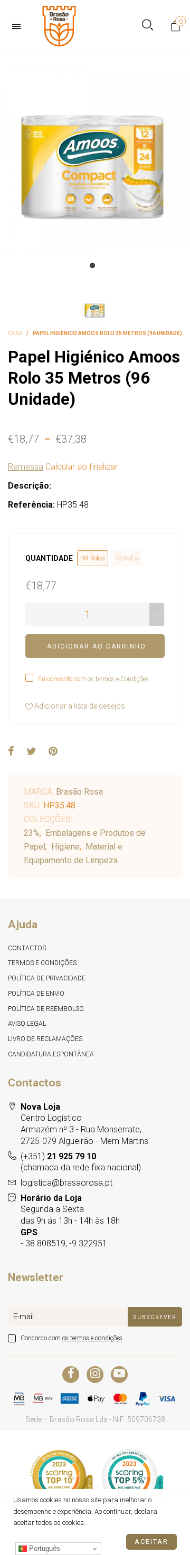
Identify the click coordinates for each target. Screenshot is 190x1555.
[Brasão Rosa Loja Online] (59, 26)
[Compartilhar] (11, 752)
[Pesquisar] (148, 26)
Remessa (25, 467)
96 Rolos (127, 558)
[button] (157, 621)
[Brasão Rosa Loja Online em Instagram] (95, 1374)
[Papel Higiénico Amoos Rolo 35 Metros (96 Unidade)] (95, 163)
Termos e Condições (42, 963)
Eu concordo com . (94, 679)
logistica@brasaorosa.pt (66, 1183)
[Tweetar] (31, 752)
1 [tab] (92, 265)
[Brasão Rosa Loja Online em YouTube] (119, 1374)
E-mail (23, 1316)
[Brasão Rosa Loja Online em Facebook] (70, 1374)
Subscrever (155, 1317)
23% (32, 833)
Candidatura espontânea (51, 1054)
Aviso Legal (27, 1023)
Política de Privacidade (47, 978)
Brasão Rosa (79, 792)
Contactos (27, 948)
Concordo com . (72, 1338)
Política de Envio (36, 993)
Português (43, 1548)
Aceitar (151, 1542)
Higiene (65, 847)
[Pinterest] (53, 752)
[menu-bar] (19, 26)
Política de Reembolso (46, 1009)
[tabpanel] (95, 163)
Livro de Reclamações (45, 1039)
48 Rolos (92, 558)
